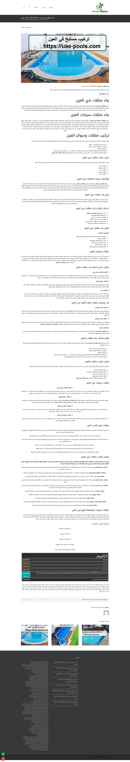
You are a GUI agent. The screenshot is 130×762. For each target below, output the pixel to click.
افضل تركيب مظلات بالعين (97, 361)
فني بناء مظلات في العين (97, 195)
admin (107, 585)
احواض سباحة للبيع (30, 682)
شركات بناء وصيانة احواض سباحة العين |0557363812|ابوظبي (67, 680)
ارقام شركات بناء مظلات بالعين (95, 338)
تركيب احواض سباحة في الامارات (39, 702)
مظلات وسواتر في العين (39, 590)
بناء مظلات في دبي (65, 534)
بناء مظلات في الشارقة (65, 528)
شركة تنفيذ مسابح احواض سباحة (39, 732)
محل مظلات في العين (82, 588)
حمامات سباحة (36, 716)
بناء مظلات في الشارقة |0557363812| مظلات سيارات (65, 703)
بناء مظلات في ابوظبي (65, 539)
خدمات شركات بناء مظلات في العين (92, 208)
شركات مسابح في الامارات (41, 724)
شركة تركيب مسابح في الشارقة (40, 727)
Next (23, 27)
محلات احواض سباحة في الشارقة (39, 741)
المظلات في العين (60, 585)
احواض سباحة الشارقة (27, 665)
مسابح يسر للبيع (43, 749)
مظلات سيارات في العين (97, 383)
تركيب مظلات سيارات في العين (67, 586)
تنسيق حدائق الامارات (42, 707)
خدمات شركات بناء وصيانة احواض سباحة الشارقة (36, 718)
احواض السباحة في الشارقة (40, 665)
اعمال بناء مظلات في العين (77, 585)
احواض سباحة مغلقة (42, 685)
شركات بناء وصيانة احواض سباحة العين (65, 549)
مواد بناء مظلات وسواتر (104, 591)
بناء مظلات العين (41, 585)
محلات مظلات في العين (58, 588)
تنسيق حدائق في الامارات (31, 710)
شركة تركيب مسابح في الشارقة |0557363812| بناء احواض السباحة (65, 692)
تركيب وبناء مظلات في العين (95, 158)
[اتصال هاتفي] (3, 759)
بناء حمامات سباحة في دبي (41, 699)
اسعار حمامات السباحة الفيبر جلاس (39, 691)
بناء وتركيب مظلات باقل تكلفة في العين (90, 303)
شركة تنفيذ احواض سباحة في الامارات (38, 729)
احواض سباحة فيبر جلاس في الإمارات (38, 677)
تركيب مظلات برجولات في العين (81, 586)
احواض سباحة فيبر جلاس (41, 674)
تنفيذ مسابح (44, 716)
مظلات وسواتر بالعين (99, 251)
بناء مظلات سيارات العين (90, 114)
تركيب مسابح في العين (42, 704)
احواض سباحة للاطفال (42, 682)
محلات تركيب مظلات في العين (95, 457)
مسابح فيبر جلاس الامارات (31, 743)
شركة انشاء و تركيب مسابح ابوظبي (65, 544)
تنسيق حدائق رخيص (30, 707)
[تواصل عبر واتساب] (3, 754)
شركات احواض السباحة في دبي (40, 721)
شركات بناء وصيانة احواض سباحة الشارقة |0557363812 (67, 686)
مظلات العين (44, 588)
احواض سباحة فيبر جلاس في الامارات (38, 679)
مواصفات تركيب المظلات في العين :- (92, 179)
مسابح (28, 741)
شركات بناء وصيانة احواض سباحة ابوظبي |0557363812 (67, 675)
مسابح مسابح (44, 746)
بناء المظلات (53, 585)
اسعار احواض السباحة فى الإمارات (39, 688)
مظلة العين (31, 590)
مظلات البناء (50, 588)
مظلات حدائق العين (37, 588)
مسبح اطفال (35, 749)
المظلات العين (68, 585)
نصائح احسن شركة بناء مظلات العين (92, 267)
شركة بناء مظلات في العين (103, 588)
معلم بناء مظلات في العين (96, 228)
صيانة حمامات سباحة (42, 735)
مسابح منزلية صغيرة (34, 746)
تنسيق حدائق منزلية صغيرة (29, 713)
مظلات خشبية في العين (104, 590)
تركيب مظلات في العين (55, 586)
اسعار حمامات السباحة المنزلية (40, 693)
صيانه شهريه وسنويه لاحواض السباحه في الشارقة (35, 738)
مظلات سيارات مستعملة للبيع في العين (90, 510)
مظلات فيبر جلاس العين (98, 425)
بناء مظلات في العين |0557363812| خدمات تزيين (66, 697)
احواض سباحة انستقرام (42, 668)
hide (107, 94)
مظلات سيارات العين (94, 590)
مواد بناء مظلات (25, 590)
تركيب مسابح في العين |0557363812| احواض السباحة (65, 663)
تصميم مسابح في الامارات (29, 704)
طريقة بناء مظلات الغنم (92, 588)
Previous (28, 27)
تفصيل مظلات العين (33, 586)
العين (97, 106)
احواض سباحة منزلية (31, 685)
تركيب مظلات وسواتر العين (88, 135)
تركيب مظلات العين (93, 586)
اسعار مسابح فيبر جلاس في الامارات (39, 696)
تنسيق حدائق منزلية (42, 713)
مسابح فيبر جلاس (43, 743)
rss (76, 658)
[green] (99, 2)
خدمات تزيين (25, 586)
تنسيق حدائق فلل (43, 710)
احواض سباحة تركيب (30, 668)
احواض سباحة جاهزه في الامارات (39, 671)
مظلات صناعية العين (67, 590)
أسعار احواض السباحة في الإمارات (39, 663)
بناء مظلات (48, 585)
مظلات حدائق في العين (27, 588)
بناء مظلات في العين (92, 100)
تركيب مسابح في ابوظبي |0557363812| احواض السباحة (67, 669)
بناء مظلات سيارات (33, 585)
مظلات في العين (59, 590)
